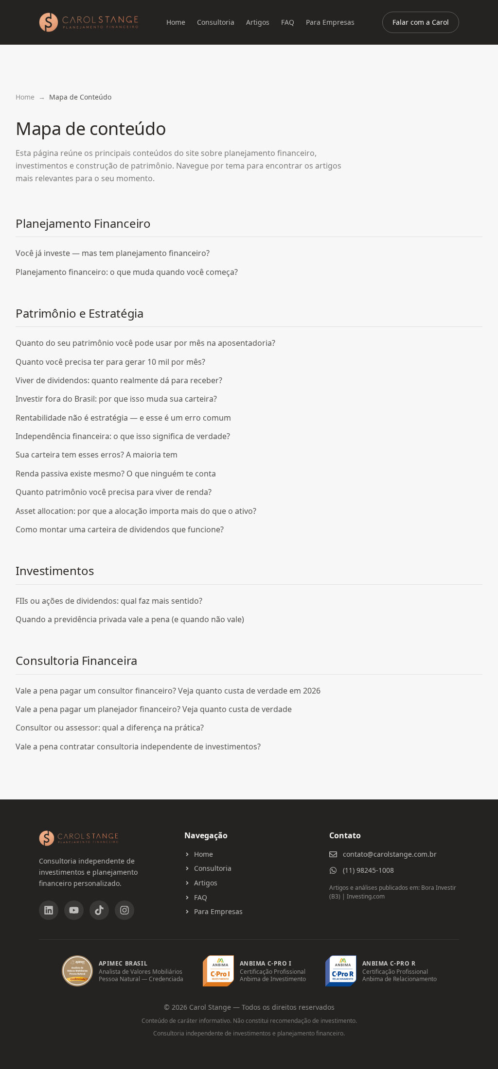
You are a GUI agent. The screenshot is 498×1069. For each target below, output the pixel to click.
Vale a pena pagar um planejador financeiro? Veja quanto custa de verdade (154, 709)
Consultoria (215, 22)
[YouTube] (74, 910)
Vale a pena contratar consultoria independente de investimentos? (138, 746)
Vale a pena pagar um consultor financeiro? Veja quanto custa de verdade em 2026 (168, 690)
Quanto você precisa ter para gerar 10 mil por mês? (110, 361)
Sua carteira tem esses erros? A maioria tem (97, 454)
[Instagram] (124, 910)
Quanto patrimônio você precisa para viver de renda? (114, 492)
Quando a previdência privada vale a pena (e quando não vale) (130, 619)
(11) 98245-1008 (368, 870)
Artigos (257, 22)
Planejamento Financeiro (83, 223)
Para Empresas (330, 22)
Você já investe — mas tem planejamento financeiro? (113, 253)
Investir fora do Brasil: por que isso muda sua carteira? (116, 398)
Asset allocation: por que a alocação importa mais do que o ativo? (136, 511)
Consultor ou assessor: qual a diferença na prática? (110, 727)
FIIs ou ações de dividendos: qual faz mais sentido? (109, 600)
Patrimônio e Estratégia (79, 313)
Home (175, 22)
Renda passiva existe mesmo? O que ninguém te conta (116, 473)
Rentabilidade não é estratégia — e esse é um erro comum (123, 417)
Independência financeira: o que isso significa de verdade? (123, 436)
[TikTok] (99, 910)
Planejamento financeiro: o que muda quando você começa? (127, 272)
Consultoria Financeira (76, 660)
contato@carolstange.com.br (390, 854)
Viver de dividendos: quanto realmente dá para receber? (119, 380)
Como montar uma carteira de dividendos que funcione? (120, 529)
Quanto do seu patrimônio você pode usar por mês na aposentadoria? (145, 343)
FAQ (287, 22)
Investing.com (366, 896)
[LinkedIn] (48, 910)
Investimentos (55, 570)
